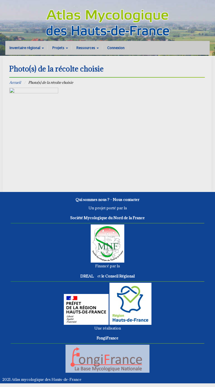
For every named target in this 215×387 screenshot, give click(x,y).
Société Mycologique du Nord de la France (107, 217)
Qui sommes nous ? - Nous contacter (107, 199)
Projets (58, 48)
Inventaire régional (25, 48)
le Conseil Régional (118, 276)
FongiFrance (107, 337)
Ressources (86, 48)
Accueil (15, 82)
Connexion (116, 48)
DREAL (87, 276)
